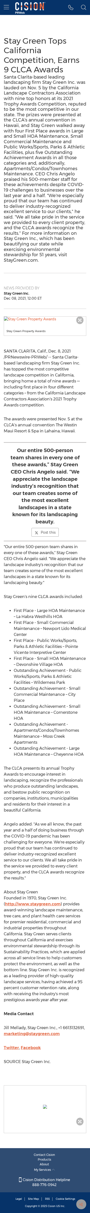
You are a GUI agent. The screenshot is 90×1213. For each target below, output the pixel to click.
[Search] (83, 7)
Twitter (11, 1047)
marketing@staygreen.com (32, 1033)
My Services (43, 1170)
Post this (48, 532)
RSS (47, 1199)
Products (44, 1159)
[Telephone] (70, 7)
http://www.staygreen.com (33, 904)
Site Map (33, 1199)
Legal (19, 1199)
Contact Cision (44, 1155)
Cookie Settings (65, 1199)
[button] (45, 319)
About (44, 1164)
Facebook (31, 1047)
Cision (52, 1206)
